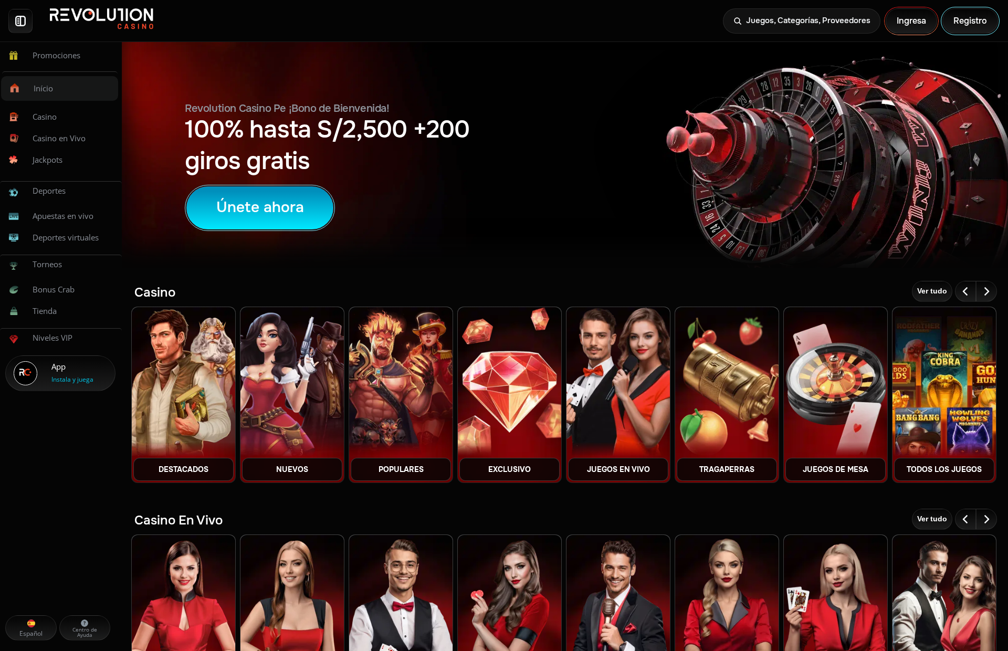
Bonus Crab (54, 289)
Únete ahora (260, 207)
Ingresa (911, 20)
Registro (970, 20)
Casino (45, 116)
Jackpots (47, 159)
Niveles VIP (52, 337)
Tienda (45, 311)
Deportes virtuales (66, 237)
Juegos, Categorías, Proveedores (808, 20)
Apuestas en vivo (63, 216)
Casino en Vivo (59, 138)
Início (43, 88)
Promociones (56, 55)
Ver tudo (932, 291)
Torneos (47, 264)
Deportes (49, 190)
